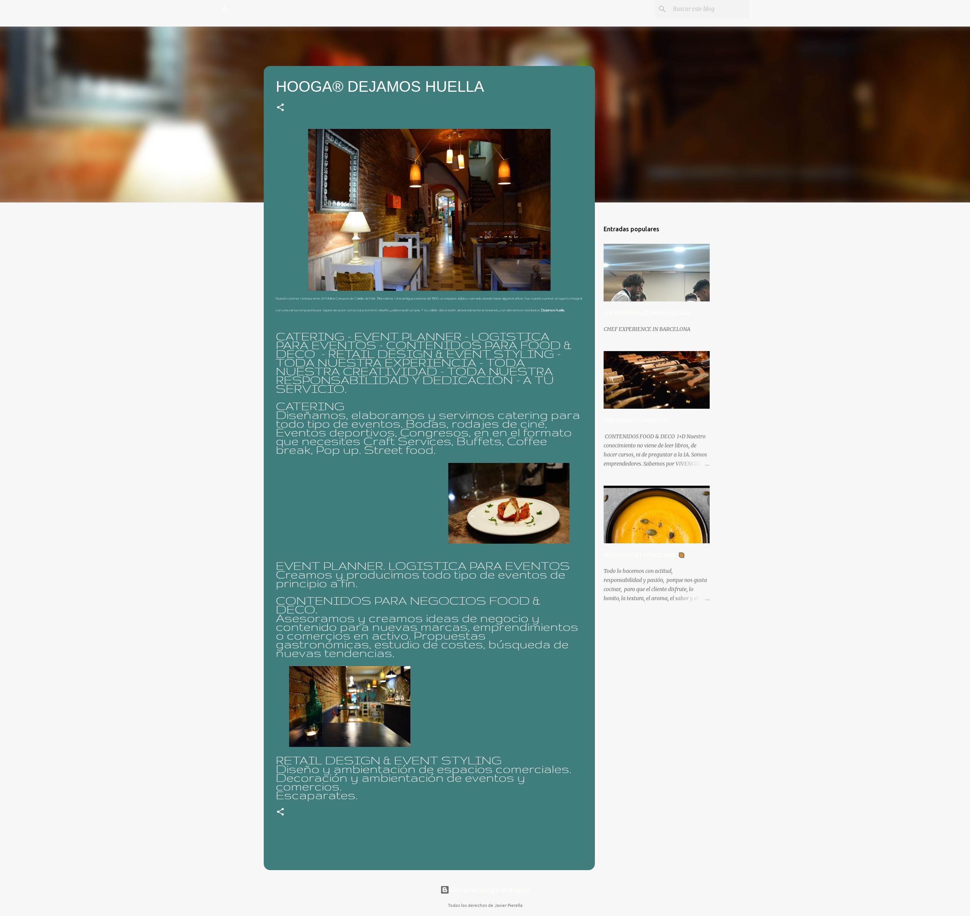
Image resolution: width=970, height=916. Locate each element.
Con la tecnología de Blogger (489, 889)
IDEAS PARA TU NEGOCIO (636, 420)
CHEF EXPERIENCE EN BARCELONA (647, 313)
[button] (280, 108)
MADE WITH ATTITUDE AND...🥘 (644, 555)
